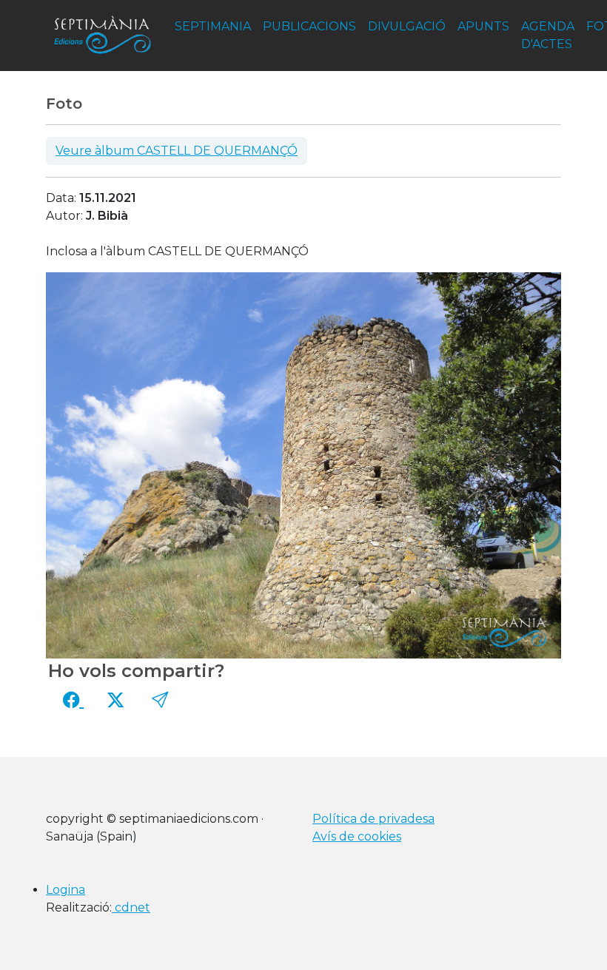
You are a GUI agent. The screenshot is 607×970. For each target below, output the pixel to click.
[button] (160, 700)
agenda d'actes (547, 35)
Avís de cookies (356, 836)
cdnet (131, 907)
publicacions (309, 26)
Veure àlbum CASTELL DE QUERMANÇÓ (177, 151)
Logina (65, 890)
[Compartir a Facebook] (73, 700)
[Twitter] (115, 700)
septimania (213, 26)
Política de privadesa (373, 819)
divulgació (407, 26)
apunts (483, 26)
